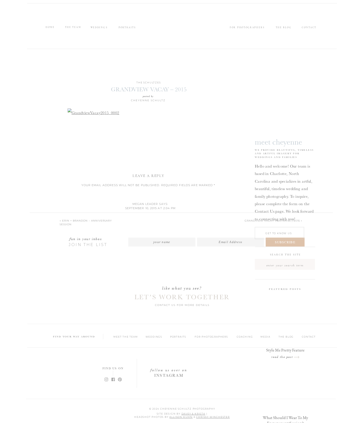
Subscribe (285, 242)
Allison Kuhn (181, 417)
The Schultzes (148, 82)
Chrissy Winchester (213, 417)
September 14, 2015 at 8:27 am (152, 237)
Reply (150, 226)
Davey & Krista (193, 413)
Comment (148, 193)
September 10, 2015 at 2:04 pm (150, 208)
